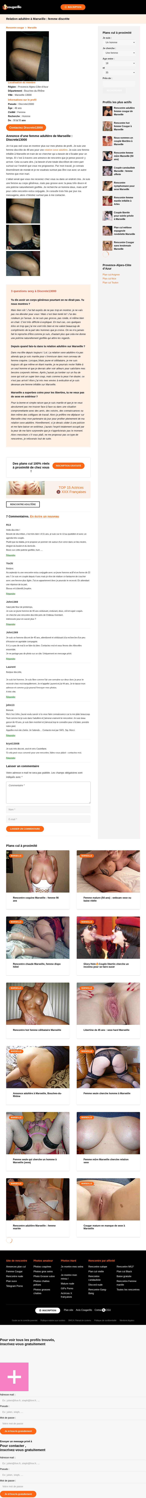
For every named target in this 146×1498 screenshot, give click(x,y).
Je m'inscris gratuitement (18, 1431)
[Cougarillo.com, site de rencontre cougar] (11, 7)
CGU (108, 1310)
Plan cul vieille (96, 1271)
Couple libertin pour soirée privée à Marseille (124, 215)
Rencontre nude (14, 1276)
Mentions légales (127, 1320)
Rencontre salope (97, 1266)
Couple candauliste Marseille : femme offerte (124, 171)
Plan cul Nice (109, 278)
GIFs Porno (67, 1288)
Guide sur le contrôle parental (24, 1320)
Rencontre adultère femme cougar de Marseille (124, 111)
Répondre (10, 555)
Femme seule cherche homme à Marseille (107, 1093)
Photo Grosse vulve (44, 1276)
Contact (99, 1310)
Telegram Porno (14, 1286)
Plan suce (11, 1281)
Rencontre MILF (125, 1266)
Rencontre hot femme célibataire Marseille (37, 1030)
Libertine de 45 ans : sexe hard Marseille (106, 1030)
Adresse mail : (7, 1394)
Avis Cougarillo (84, 1310)
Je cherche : (109, 48)
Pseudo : (4, 1406)
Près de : (107, 78)
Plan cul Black (124, 1271)
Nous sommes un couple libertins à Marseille (123, 141)
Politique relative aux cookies (52, 1320)
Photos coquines (42, 1266)
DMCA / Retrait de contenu (79, 1320)
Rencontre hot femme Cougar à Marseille (123, 126)
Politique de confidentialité (105, 1320)
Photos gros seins (43, 1271)
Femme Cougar (14, 1271)
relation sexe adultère (55, 150)
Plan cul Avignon (111, 274)
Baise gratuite (124, 1276)
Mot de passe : (8, 1417)
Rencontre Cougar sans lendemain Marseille (124, 245)
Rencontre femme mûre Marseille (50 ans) (123, 156)
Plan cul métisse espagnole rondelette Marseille (124, 230)
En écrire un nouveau (44, 516)
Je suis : (107, 38)
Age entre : (108, 59)
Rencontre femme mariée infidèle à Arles (123, 200)
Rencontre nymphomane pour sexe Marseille (124, 185)
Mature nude (67, 1283)
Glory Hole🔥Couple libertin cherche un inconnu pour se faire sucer (106, 965)
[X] (103, 1310)
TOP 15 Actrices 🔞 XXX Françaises (71, 490)
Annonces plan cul (16, 1266)
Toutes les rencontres (128, 1289)
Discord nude (95, 1284)
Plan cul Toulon (110, 282)
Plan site (68, 1310)
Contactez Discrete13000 (26, 127)
